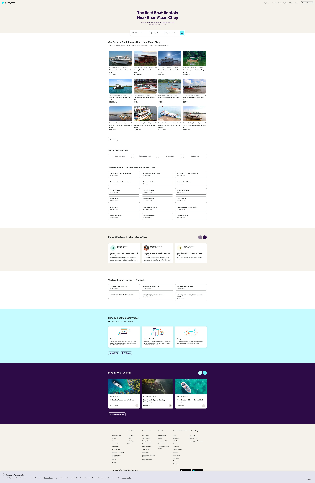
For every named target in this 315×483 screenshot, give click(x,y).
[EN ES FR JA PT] (285, 3)
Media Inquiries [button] (116, 441)
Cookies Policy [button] (116, 449)
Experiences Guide (163, 441)
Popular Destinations (180, 431)
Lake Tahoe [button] (176, 441)
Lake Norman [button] (176, 455)
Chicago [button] (175, 452)
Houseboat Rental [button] (147, 443)
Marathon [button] (175, 463)
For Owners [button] (130, 438)
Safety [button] (129, 443)
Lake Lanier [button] (176, 438)
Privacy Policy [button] (126, 478)
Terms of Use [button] (48, 478)
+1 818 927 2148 (193, 438)
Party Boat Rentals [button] (147, 459)
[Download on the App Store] (113, 353)
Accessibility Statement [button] (118, 452)
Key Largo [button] (176, 458)
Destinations (161, 443)
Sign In (297, 3)
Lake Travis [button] (176, 446)
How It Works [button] (130, 435)
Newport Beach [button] (177, 449)
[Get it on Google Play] (126, 353)
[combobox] (140, 33)
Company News (162, 435)
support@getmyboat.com (195, 441)
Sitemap (114, 459)
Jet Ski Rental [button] (146, 438)
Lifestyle (160, 438)
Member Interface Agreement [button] (116, 455)
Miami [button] (174, 435)
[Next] (205, 237)
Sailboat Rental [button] (146, 452)
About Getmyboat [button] (116, 435)
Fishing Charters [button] (146, 441)
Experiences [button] (146, 431)
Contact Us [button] (114, 462)
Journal (160, 431)
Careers (114, 438)
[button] (276, 3)
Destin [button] (175, 461)
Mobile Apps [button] (130, 441)
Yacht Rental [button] (145, 449)
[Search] (182, 33)
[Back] (200, 237)
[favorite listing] (131, 67)
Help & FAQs (192, 435)
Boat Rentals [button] (145, 435)
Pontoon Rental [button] (146, 446)
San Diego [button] (176, 443)
